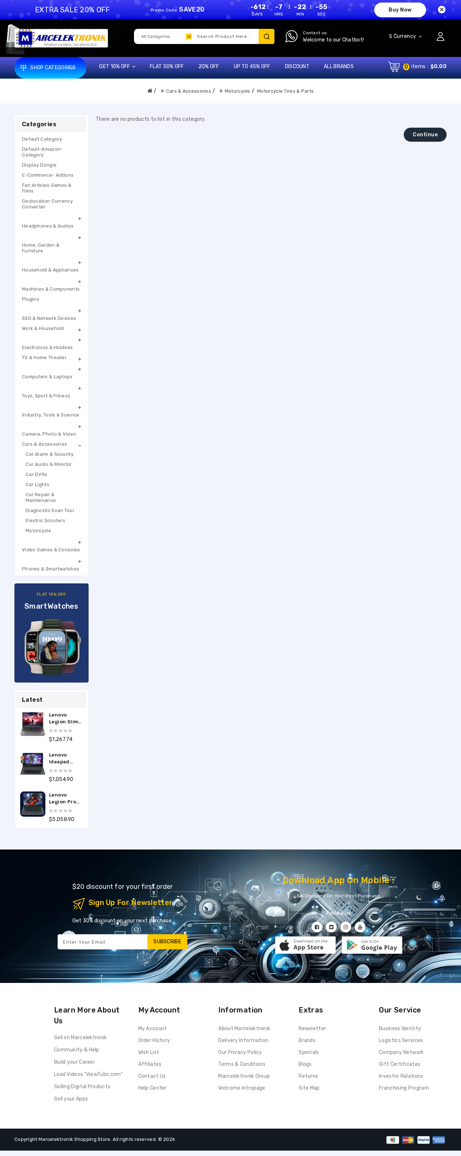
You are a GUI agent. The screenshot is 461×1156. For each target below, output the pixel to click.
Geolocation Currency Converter (47, 203)
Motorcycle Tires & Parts (285, 91)
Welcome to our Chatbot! (333, 40)
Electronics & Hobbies (47, 347)
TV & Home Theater (44, 357)
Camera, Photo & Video (49, 434)
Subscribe (167, 942)
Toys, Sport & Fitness (46, 395)
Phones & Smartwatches (50, 569)
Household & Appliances (50, 270)
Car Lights (37, 484)
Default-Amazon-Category (42, 152)
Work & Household (43, 328)
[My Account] (440, 36)
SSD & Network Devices (49, 318)
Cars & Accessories (188, 91)
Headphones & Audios (48, 226)
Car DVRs (36, 474)
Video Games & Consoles (51, 549)
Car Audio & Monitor (49, 464)
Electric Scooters (45, 520)
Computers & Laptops (47, 376)
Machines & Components (51, 289)
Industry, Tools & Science (51, 415)
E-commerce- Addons (47, 175)
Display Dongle (39, 165)
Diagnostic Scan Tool (50, 510)
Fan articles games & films (46, 188)
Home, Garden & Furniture (40, 247)
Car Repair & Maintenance (41, 497)
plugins (30, 299)
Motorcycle (237, 91)
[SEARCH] (266, 36)
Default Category (42, 139)
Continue (425, 135)
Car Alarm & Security (49, 454)
